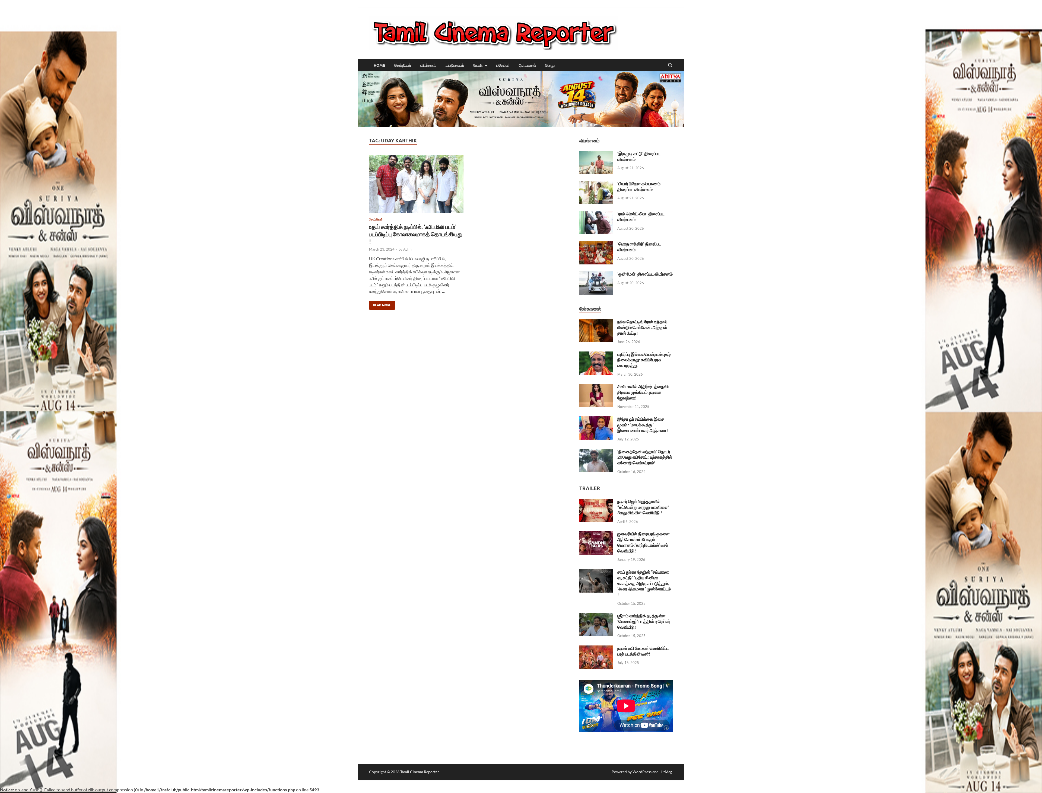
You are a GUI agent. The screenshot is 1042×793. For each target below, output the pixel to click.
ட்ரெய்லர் (503, 65)
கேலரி (477, 65)
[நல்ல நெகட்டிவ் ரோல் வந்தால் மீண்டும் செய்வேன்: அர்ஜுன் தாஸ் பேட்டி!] (596, 322)
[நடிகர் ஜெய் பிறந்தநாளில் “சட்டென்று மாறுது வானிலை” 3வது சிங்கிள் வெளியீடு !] (596, 501)
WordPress (642, 771)
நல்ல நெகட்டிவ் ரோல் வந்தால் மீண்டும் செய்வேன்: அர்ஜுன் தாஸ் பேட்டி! (642, 327)
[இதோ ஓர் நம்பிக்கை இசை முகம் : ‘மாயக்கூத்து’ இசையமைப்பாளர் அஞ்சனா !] (596, 419)
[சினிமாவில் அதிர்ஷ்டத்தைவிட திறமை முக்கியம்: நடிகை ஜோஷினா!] (596, 386)
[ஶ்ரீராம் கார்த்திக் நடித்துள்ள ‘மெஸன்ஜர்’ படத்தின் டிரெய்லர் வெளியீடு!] (596, 616)
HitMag (665, 771)
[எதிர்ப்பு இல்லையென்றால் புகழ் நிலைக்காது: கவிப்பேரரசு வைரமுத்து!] (596, 354)
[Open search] (670, 65)
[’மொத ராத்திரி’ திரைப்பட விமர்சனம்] (596, 244)
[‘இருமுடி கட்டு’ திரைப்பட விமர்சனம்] (596, 153)
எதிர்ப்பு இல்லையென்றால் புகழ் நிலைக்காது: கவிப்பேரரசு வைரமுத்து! (644, 359)
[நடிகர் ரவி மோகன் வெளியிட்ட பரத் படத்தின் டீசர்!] (596, 648)
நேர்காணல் (527, 65)
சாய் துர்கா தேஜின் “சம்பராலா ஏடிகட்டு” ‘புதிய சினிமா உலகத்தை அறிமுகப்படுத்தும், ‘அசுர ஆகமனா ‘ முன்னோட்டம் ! (644, 583)
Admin (408, 249)
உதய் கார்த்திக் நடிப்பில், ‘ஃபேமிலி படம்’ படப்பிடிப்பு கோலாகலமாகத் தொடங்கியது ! (415, 234)
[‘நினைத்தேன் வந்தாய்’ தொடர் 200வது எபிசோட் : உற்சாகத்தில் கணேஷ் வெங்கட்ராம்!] (596, 452)
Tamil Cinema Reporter (419, 771)
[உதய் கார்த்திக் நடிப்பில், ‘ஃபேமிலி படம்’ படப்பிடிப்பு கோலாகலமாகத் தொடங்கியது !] (416, 184)
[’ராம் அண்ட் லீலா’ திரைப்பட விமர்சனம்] (596, 214)
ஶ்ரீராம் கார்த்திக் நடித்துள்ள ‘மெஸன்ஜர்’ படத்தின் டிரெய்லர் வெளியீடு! (644, 621)
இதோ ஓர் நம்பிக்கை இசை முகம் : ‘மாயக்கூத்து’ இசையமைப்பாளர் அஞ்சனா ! (643, 424)
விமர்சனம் (428, 65)
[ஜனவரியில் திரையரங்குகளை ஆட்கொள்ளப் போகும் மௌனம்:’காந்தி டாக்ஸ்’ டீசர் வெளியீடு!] (596, 534)
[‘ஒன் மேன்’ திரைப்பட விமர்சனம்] (596, 274)
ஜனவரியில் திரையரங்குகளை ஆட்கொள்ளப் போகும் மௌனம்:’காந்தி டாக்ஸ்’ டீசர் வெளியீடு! (643, 542)
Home (379, 65)
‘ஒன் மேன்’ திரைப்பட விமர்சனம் (645, 273)
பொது (550, 65)
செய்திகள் (402, 65)
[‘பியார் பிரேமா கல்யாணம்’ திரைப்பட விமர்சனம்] (596, 184)
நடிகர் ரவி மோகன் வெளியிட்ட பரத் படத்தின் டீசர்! (643, 650)
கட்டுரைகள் (455, 65)
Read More (380, 304)
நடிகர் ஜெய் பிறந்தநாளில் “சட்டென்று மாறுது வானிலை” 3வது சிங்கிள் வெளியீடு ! (643, 507)
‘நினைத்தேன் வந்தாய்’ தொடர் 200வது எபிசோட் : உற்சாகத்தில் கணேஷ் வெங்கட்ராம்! (644, 457)
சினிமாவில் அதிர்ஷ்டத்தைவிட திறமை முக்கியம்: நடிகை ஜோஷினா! (644, 392)
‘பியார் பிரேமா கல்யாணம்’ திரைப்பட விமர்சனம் (639, 186)
